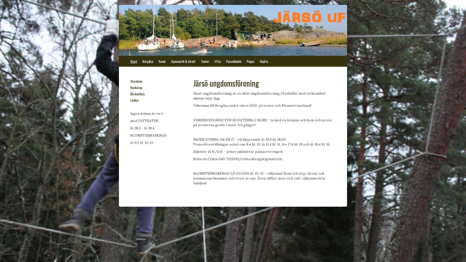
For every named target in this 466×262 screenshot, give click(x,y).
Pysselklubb (233, 61)
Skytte (264, 61)
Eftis (218, 61)
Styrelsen (136, 81)
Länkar (134, 100)
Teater (205, 61)
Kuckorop (136, 87)
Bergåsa (147, 61)
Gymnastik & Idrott (183, 61)
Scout (162, 61)
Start (133, 61)
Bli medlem (137, 93)
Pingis (250, 61)
